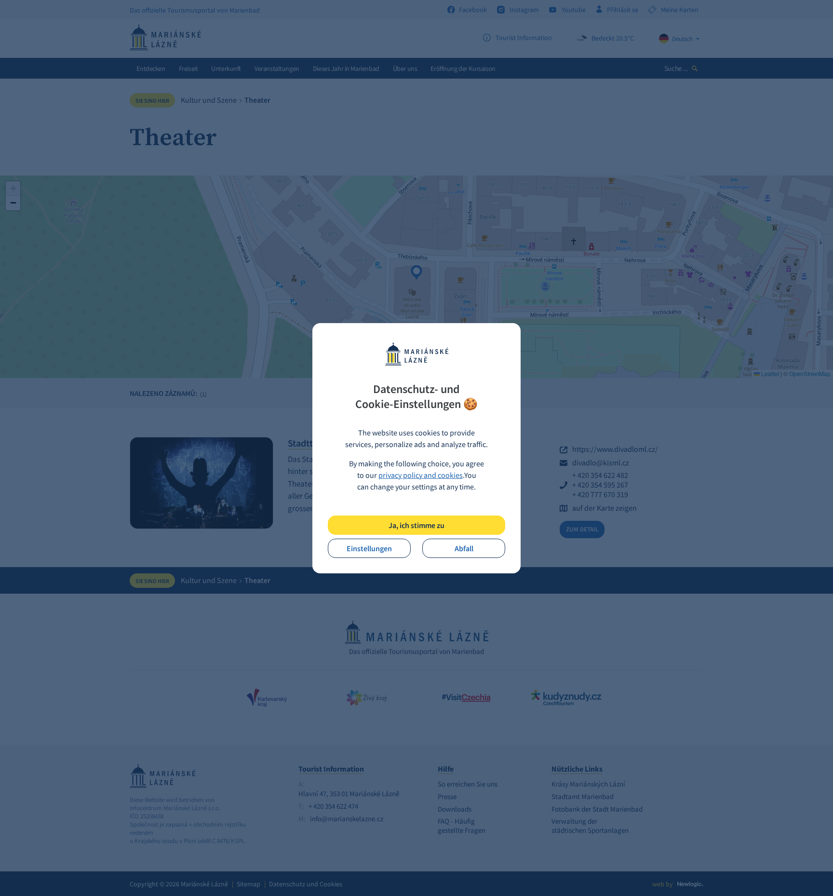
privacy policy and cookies (420, 475)
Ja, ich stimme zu (416, 525)
